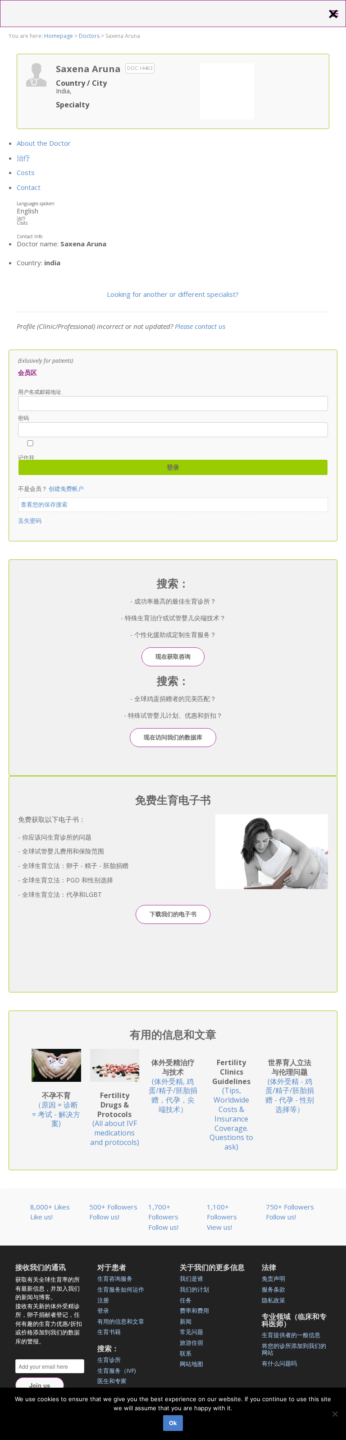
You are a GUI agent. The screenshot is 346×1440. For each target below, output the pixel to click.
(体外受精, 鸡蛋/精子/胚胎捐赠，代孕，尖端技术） (173, 1085)
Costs (26, 172)
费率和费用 (194, 1310)
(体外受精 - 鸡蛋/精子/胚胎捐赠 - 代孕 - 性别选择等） (289, 1085)
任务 (185, 1300)
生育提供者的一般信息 (291, 1335)
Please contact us (200, 326)
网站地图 (191, 1364)
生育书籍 (109, 1332)
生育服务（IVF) (116, 1370)
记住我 (26, 457)
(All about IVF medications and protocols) (114, 1118)
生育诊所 (109, 1360)
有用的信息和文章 (120, 1321)
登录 (103, 1310)
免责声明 (273, 1278)
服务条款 (273, 1289)
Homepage (58, 36)
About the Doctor (44, 143)
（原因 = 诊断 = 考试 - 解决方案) (56, 1109)
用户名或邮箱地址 (39, 392)
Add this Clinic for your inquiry (227, 90)
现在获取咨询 (173, 656)
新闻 (185, 1321)
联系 (185, 1353)
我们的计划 (194, 1289)
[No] (334, 1413)
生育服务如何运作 (120, 1289)
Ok (173, 1422)
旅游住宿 (191, 1342)
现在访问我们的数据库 (173, 737)
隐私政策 (273, 1300)
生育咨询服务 (114, 1278)
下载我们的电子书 (173, 914)
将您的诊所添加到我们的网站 (294, 1349)
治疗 (23, 157)
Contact (29, 187)
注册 (103, 1300)
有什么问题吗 (279, 1363)
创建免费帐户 (66, 489)
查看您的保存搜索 (44, 504)
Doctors (89, 36)
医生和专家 (112, 1381)
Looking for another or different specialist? (173, 294)
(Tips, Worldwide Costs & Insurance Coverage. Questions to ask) (231, 1104)
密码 (23, 418)
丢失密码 (29, 521)
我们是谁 (191, 1278)
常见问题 (191, 1332)
